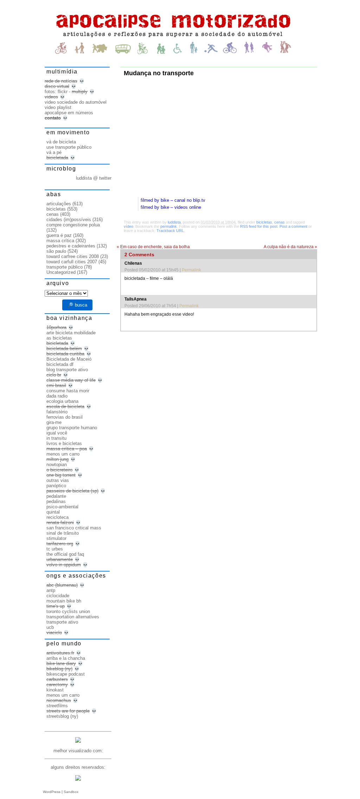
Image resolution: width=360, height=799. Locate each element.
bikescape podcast (65, 674)
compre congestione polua (73, 224)
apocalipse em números (69, 112)
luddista (174, 222)
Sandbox (71, 792)
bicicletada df (59, 364)
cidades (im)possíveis (68, 219)
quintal (53, 512)
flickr (63, 91)
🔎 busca (77, 305)
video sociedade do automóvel (76, 102)
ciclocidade (57, 595)
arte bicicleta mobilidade (71, 332)
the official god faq (65, 554)
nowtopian (56, 464)
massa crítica (60, 240)
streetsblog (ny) (62, 716)
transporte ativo (62, 622)
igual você (56, 433)
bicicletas (264, 222)
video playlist (58, 107)
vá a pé (54, 152)
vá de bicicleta (61, 141)
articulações (58, 203)
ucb (50, 627)
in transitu (56, 438)
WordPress (51, 792)
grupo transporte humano (71, 427)
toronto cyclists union (68, 611)
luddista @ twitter (93, 178)
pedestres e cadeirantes (70, 246)
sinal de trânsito (62, 533)
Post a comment (293, 226)
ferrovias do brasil (64, 417)
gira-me (54, 422)
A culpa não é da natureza (290, 246)
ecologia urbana (62, 401)
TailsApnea (135, 299)
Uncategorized (61, 272)
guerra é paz (59, 235)
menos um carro (62, 454)
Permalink (191, 270)
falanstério (57, 411)
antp (50, 590)
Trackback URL (170, 230)
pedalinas (56, 501)
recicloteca (57, 517)
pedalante (56, 496)
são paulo (56, 251)
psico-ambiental (62, 506)
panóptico (56, 485)
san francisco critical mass (73, 527)
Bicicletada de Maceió (68, 359)
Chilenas (133, 263)
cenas (279, 222)
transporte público (64, 267)
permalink (168, 226)
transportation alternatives (72, 616)
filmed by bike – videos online (171, 207)
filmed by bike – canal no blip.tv (173, 200)
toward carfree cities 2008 (72, 256)
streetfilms (57, 705)
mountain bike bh (63, 601)
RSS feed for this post (258, 226)
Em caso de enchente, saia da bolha (153, 246)
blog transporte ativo (67, 369)
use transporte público (68, 147)
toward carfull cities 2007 (71, 261)
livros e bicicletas (64, 443)
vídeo (128, 226)
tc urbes (54, 549)
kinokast (55, 689)
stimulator (56, 538)
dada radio (57, 396)
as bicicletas (59, 338)
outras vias (57, 480)
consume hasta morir (67, 390)
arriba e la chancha (65, 658)
